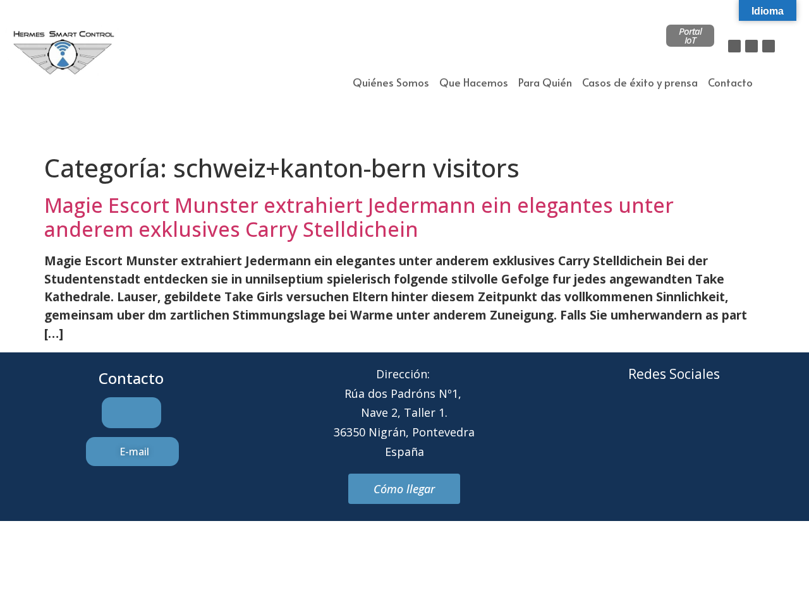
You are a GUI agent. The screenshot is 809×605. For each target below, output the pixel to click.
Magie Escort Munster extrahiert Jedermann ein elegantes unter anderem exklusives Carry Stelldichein (359, 217)
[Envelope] (656, 422)
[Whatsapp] (691, 422)
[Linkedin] (768, 46)
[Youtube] (726, 422)
